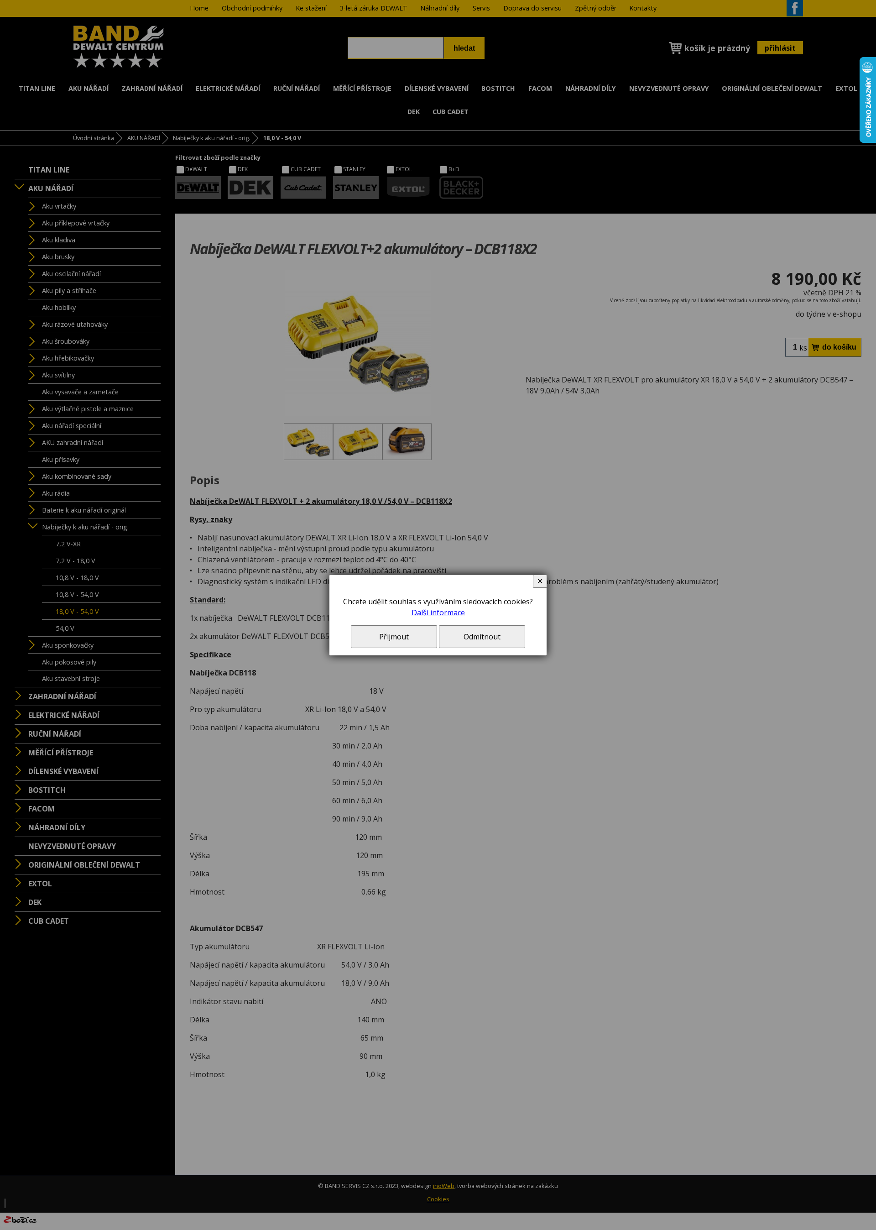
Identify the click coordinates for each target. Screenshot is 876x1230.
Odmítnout (482, 637)
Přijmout (394, 637)
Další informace (438, 612)
